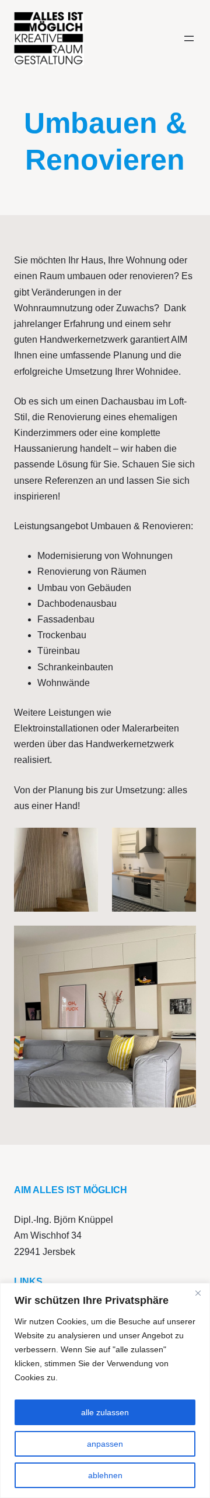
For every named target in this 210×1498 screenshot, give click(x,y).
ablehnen (105, 1475)
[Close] (198, 1293)
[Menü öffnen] (189, 38)
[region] (105, 1390)
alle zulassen (105, 1412)
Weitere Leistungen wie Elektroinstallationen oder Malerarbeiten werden (96, 728)
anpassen (105, 1443)
